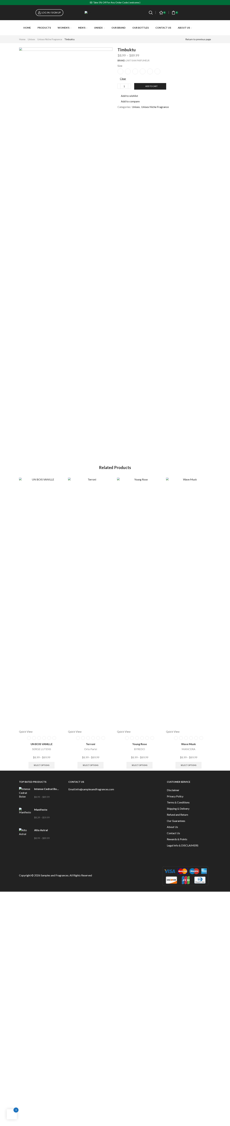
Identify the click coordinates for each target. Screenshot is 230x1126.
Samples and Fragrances (55, 875)
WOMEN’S (63, 27)
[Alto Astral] (25, 836)
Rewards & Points (177, 839)
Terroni (90, 744)
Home (27, 27)
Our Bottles (140, 27)
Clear (123, 78)
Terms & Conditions (178, 802)
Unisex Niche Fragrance (49, 39)
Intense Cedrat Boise (46, 788)
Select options (41, 765)
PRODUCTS (44, 27)
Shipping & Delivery (178, 808)
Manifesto (40, 809)
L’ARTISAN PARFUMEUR (138, 60)
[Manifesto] (25, 816)
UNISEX (98, 27)
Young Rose (139, 744)
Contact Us (163, 27)
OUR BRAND (118, 27)
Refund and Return (177, 814)
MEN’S (81, 27)
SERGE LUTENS (41, 749)
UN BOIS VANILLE (42, 744)
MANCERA (188, 749)
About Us (184, 27)
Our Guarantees (176, 820)
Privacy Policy (175, 796)
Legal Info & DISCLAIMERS (182, 845)
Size (120, 65)
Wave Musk (188, 744)
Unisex (31, 39)
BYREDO (139, 749)
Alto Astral (41, 830)
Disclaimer (173, 790)
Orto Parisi (90, 749)
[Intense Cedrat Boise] (25, 795)
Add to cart (151, 86)
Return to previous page (198, 39)
